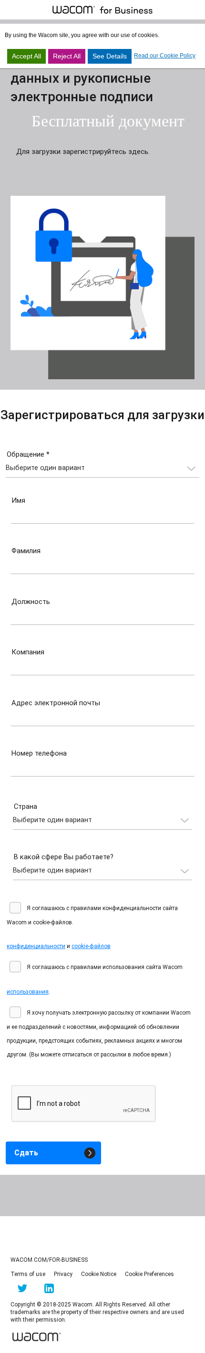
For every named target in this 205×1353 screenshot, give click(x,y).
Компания (27, 652)
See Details (109, 56)
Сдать (26, 1152)
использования (28, 991)
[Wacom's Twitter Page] (22, 1290)
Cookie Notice (98, 1274)
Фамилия (26, 551)
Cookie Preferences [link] (149, 1274)
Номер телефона (39, 753)
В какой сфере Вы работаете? (63, 857)
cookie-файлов (91, 946)
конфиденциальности (36, 946)
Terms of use (27, 1274)
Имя (18, 500)
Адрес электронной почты (55, 703)
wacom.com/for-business (49, 1260)
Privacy (63, 1274)
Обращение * (28, 454)
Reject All (67, 56)
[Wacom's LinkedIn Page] (49, 1290)
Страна (25, 806)
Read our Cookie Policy (164, 55)
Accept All (26, 56)
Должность (30, 601)
